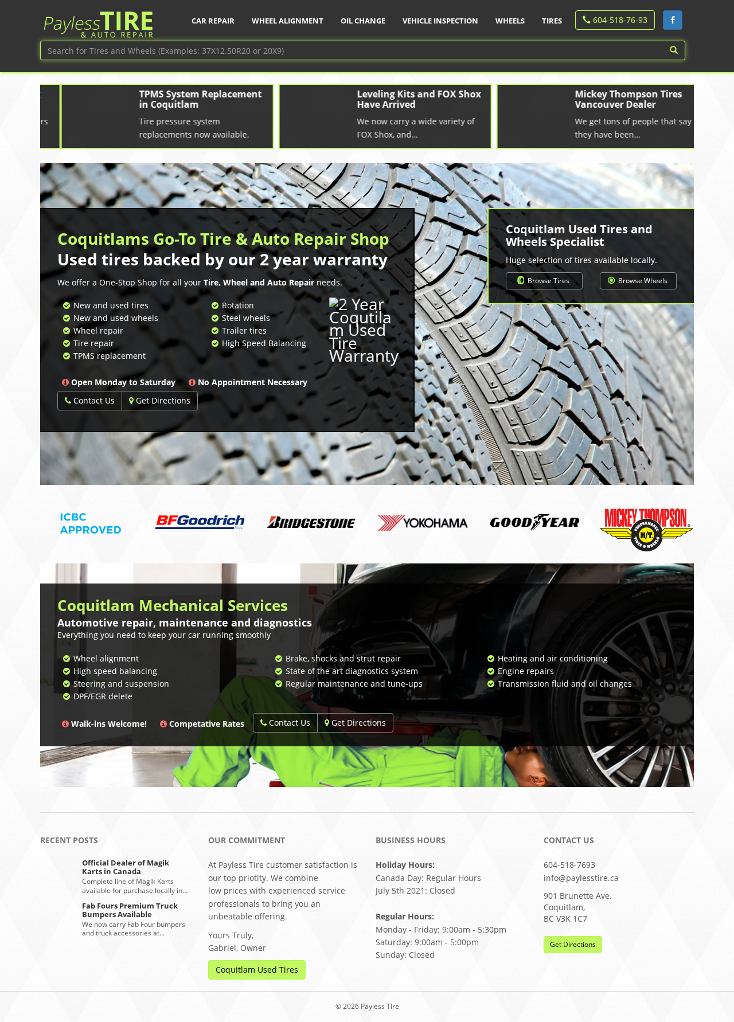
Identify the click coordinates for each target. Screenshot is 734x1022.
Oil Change (363, 20)
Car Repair (213, 20)
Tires (552, 20)
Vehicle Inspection (440, 20)
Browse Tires (547, 280)
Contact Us (93, 400)
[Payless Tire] (98, 21)
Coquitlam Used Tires (257, 969)
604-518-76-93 (619, 19)
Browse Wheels (641, 280)
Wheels (510, 20)
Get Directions (162, 400)
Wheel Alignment (287, 20)
